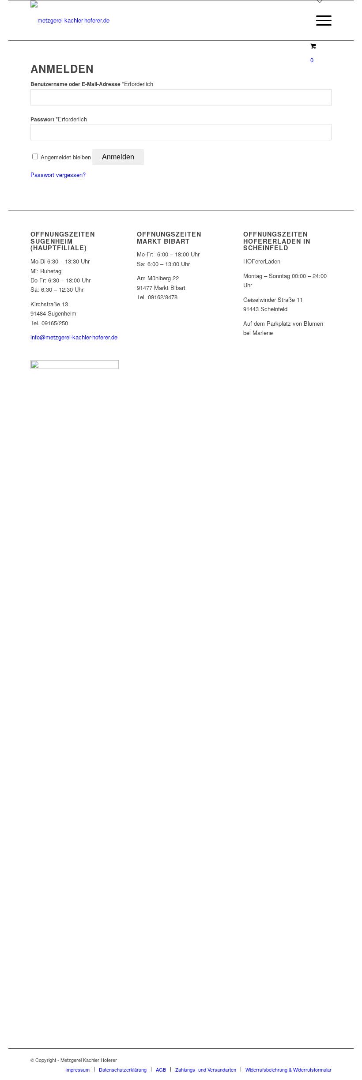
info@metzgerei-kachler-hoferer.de (73, 337)
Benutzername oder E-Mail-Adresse (91, 84)
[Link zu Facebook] (298, 1059)
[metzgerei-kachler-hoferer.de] (69, 20)
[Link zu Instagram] (311, 1059)
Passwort (58, 119)
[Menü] (319, 20)
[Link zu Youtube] (325, 1059)
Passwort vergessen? (58, 174)
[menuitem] (319, 20)
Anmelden (118, 157)
